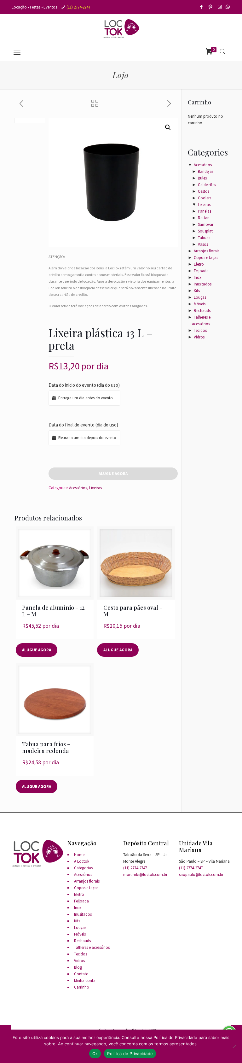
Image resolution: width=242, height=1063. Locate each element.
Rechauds (202, 310)
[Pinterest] (211, 7)
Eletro (199, 264)
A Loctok (81, 861)
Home (79, 854)
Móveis (199, 304)
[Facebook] (201, 7)
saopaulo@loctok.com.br (201, 874)
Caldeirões (207, 184)
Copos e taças (206, 257)
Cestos (203, 191)
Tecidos (200, 330)
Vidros (199, 337)
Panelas (204, 211)
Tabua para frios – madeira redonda (46, 747)
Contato (81, 974)
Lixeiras (95, 487)
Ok (95, 1053)
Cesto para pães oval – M (133, 611)
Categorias (83, 868)
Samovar (205, 224)
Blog (78, 967)
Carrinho (81, 987)
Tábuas (204, 237)
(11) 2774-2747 (78, 7)
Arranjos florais (206, 251)
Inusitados (202, 284)
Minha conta (84, 980)
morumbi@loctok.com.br (145, 874)
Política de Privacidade (130, 1053)
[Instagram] (220, 7)
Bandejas (205, 171)
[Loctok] (121, 28)
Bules (202, 178)
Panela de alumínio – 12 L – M (53, 611)
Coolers (204, 198)
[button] (168, 127)
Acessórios (78, 487)
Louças (200, 297)
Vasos (203, 244)
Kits (197, 290)
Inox (197, 277)
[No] (234, 1046)
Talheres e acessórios (92, 947)
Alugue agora (113, 473)
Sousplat (205, 231)
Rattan (204, 217)
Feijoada (201, 270)
